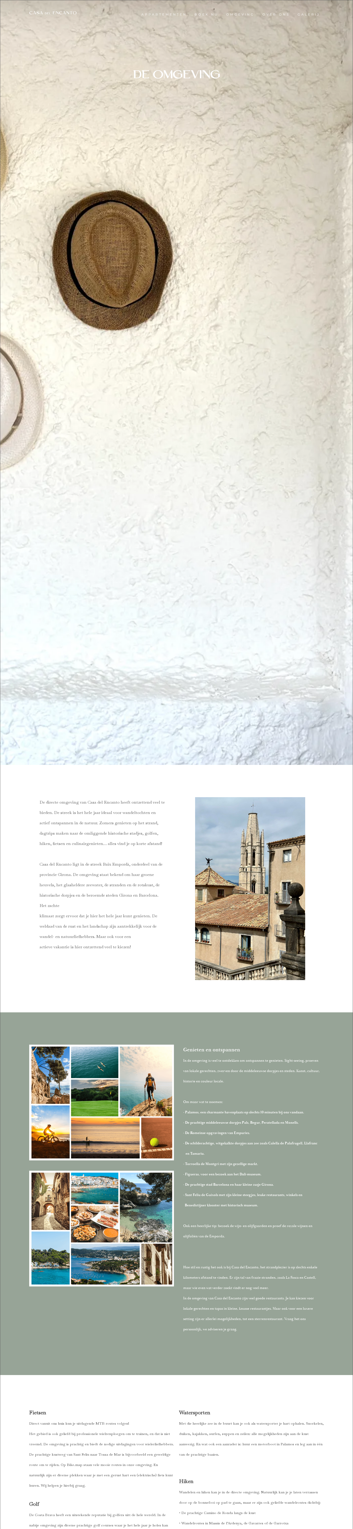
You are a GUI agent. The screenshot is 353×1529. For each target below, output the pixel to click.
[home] (53, 13)
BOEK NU (206, 14)
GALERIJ (308, 14)
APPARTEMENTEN (164, 14)
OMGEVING (240, 14)
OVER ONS (276, 14)
